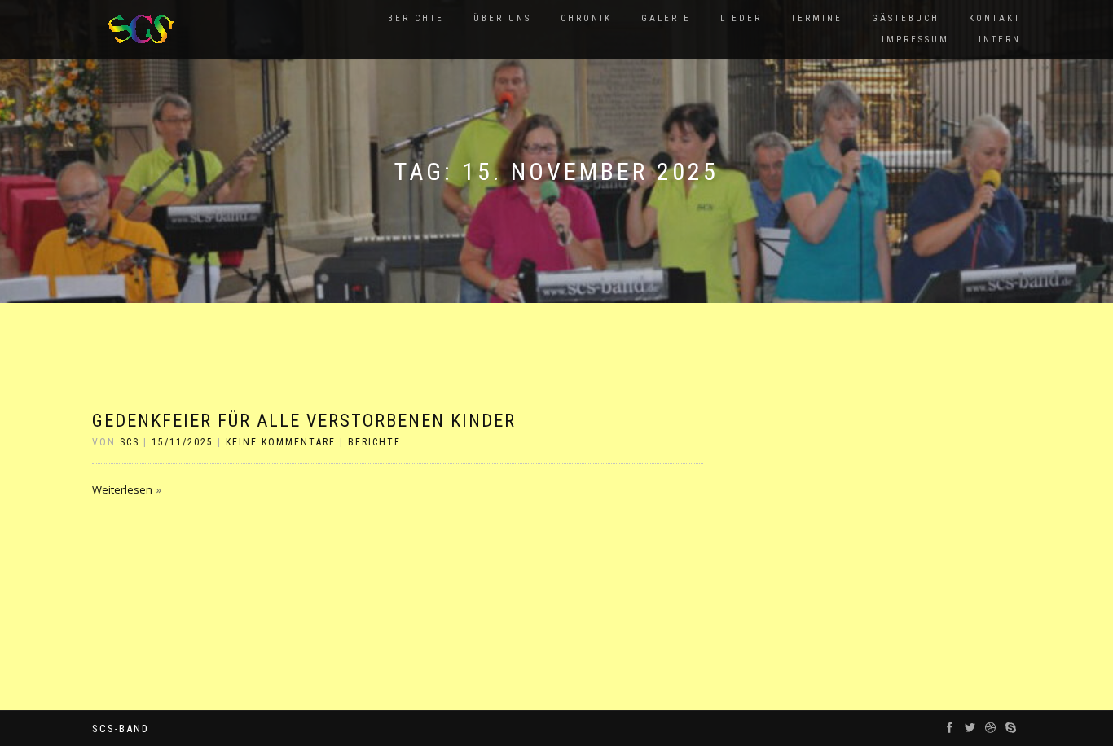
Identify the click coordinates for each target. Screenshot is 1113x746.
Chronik (586, 18)
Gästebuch (905, 18)
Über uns (502, 18)
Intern (1000, 39)
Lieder (741, 18)
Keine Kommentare (281, 442)
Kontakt (995, 18)
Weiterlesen (122, 489)
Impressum (915, 39)
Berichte (416, 18)
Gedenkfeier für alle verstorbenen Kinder (304, 420)
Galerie (666, 18)
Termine (816, 18)
